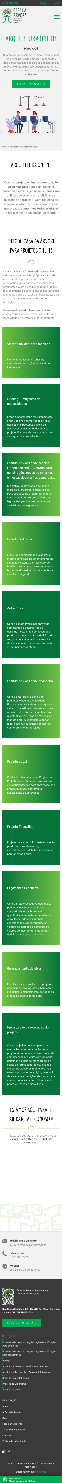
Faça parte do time (12, 1423)
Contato (6, 1435)
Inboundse (40, 1471)
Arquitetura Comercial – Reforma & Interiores (25, 1366)
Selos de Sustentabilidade (15, 1378)
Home (5, 147)
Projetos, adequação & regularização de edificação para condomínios (28, 1353)
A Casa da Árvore (11, 1412)
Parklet (6, 1360)
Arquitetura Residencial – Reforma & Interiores (26, 1372)
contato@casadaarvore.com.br (28, 1242)
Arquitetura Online (28, 147)
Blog (4, 1418)
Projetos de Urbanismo (14, 1383)
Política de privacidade (14, 1441)
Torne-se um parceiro (13, 1429)
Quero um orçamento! (31, 84)
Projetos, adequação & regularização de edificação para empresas (28, 1344)
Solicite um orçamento (22, 1323)
